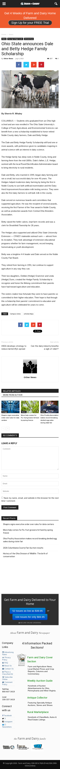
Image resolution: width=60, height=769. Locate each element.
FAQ (6, 663)
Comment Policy (7, 683)
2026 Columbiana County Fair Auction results (23, 548)
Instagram (8, 722)
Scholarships (29, 39)
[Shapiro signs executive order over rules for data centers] (10, 407)
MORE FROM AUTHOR (12, 395)
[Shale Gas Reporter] (22, 749)
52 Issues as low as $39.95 (27, 610)
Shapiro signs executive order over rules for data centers (10, 417)
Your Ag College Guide (15, 39)
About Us (8, 666)
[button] (56, 3)
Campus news (15, 314)
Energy (4, 412)
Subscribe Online (7, 678)
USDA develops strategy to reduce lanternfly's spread (13, 347)
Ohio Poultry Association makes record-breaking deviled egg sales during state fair (30, 540)
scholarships (28, 314)
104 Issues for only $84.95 (30, 617)
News (4, 39)
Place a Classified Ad (7, 673)
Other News (8, 58)
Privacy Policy (6, 659)
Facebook (7, 716)
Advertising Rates (8, 653)
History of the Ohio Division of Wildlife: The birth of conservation (25, 555)
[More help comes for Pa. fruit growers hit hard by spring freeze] (30, 407)
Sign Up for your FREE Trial (30, 22)
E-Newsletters (7, 726)
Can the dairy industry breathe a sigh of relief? (45, 347)
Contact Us (9, 669)
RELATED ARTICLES (12, 391)
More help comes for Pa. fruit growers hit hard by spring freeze (30, 417)
